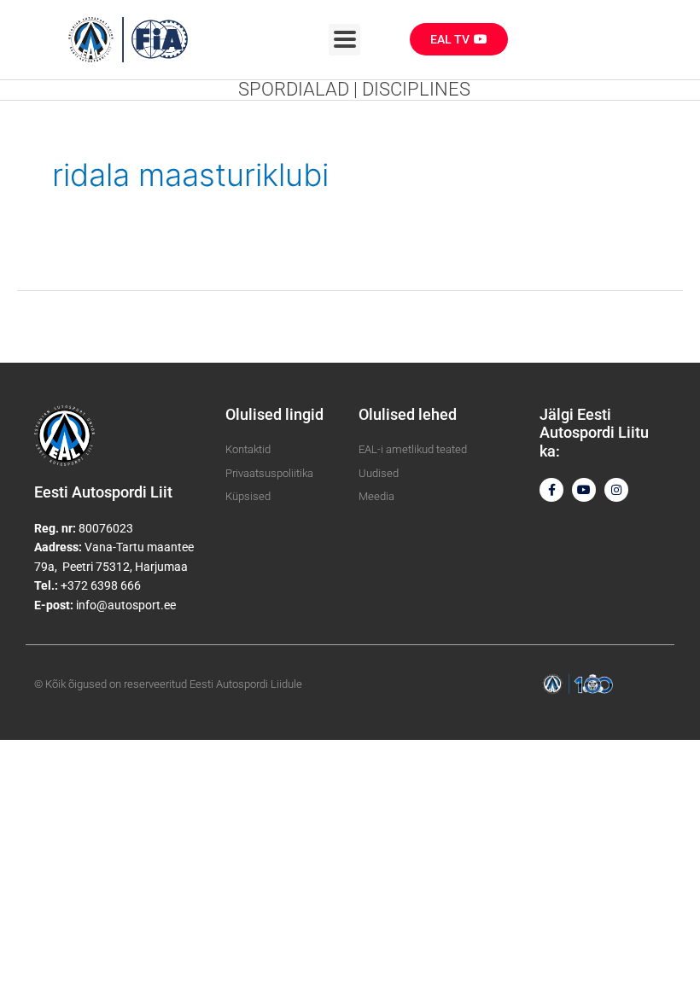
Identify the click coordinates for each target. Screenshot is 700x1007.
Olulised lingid (274, 414)
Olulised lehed (408, 414)
